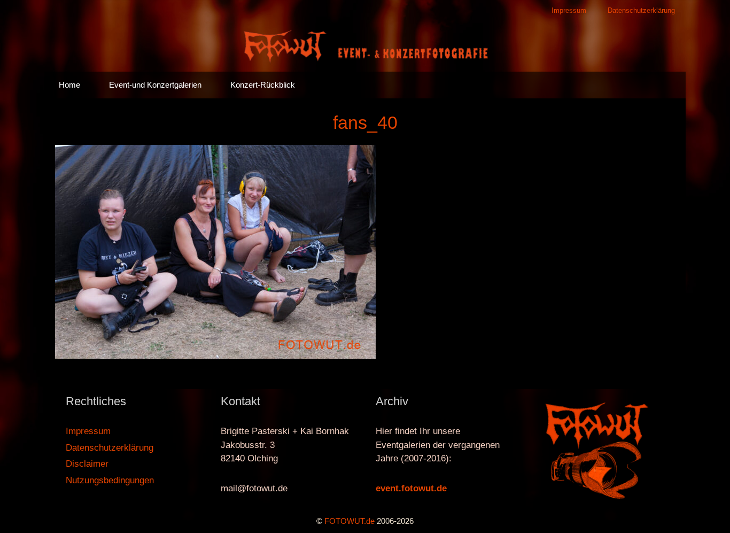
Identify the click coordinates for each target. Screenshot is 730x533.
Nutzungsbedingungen (110, 480)
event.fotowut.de (411, 488)
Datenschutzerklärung (641, 10)
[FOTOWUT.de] (365, 45)
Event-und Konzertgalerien (155, 84)
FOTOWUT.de (349, 521)
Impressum (569, 10)
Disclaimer (87, 464)
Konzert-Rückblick (262, 84)
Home (69, 84)
